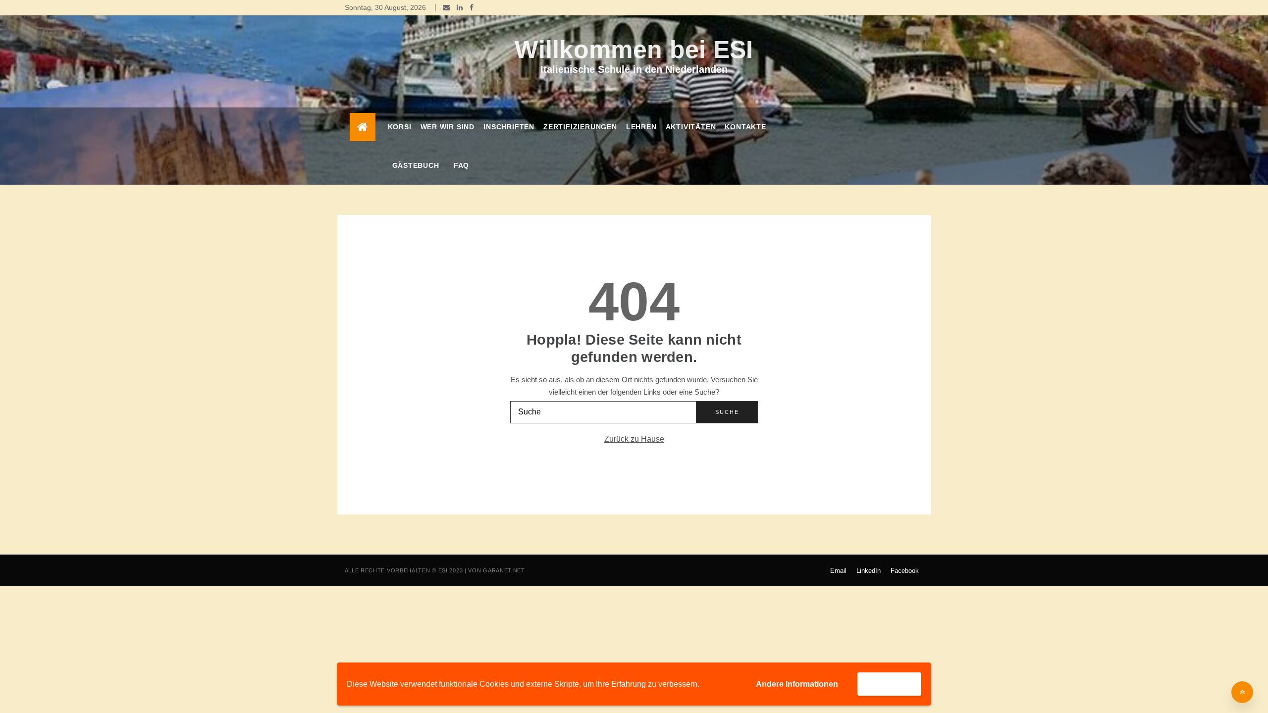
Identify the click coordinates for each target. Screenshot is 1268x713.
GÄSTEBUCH (415, 165)
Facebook (905, 570)
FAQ (461, 165)
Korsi (400, 127)
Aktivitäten (691, 127)
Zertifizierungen (580, 127)
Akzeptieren (889, 683)
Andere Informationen (797, 684)
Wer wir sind (448, 127)
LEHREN (641, 127)
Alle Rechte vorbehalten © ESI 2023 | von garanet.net (435, 570)
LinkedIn (868, 570)
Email (838, 570)
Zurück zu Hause (634, 439)
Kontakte (745, 127)
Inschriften (508, 127)
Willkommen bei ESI (634, 49)
